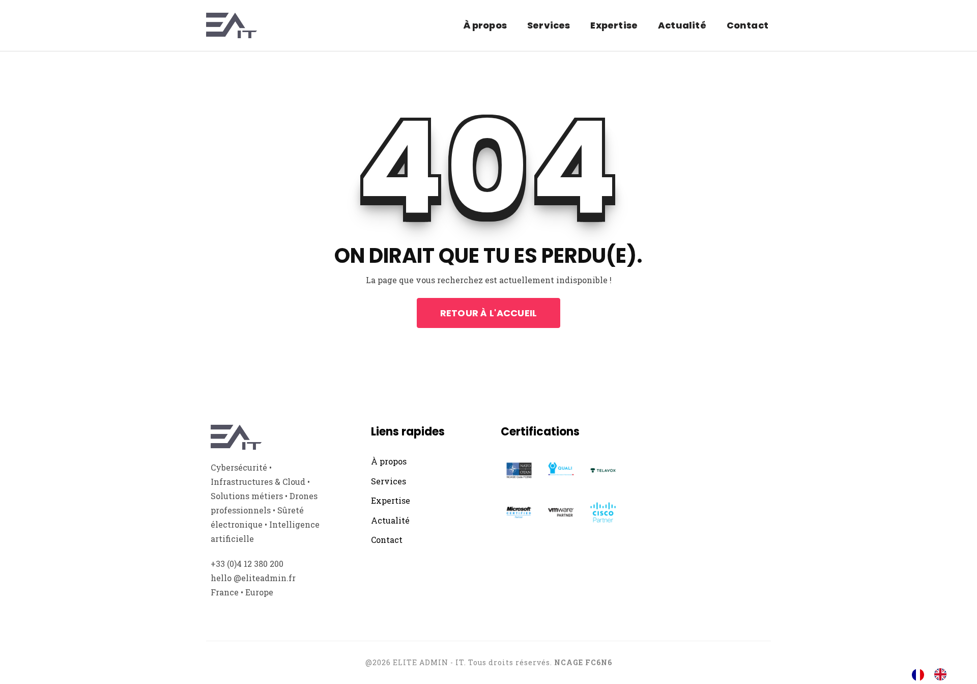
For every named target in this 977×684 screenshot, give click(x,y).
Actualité (682, 25)
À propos (485, 25)
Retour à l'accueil (488, 313)
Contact (747, 25)
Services (548, 25)
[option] (943, 674)
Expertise (614, 25)
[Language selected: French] (934, 674)
